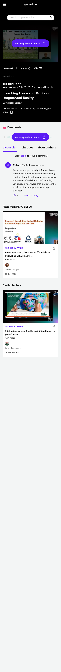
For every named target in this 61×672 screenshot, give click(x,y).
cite (36, 68)
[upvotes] (14, 195)
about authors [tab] (46, 147)
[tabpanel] (30, 175)
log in (24, 156)
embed (6, 76)
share (24, 68)
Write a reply (31, 195)
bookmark (8, 68)
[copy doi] (13, 112)
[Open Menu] (4, 4)
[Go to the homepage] (30, 4)
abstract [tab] (27, 147)
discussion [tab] (10, 147)
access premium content (28, 43)
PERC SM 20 (24, 206)
